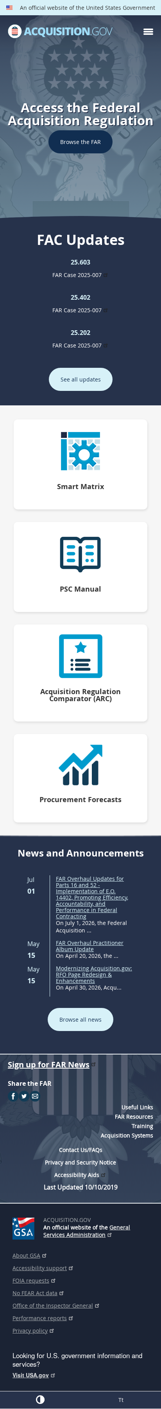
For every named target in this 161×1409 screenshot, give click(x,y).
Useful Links (137, 1107)
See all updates (81, 379)
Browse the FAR (80, 142)
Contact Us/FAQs (80, 1149)
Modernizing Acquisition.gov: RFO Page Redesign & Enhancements (94, 974)
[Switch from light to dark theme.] (40, 1399)
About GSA (26, 1255)
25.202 (80, 332)
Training (142, 1126)
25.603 (80, 262)
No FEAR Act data (35, 1293)
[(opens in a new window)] (25, 1227)
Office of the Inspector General (53, 1305)
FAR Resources (134, 1116)
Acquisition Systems (127, 1135)
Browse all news (80, 1019)
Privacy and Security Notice (80, 1162)
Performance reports (40, 1318)
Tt (120, 1400)
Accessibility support (40, 1268)
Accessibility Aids (76, 1175)
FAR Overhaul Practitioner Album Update (89, 946)
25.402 (80, 297)
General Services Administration (86, 1231)
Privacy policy (30, 1330)
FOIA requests (31, 1280)
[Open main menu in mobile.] (148, 32)
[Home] (60, 31)
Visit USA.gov (31, 1374)
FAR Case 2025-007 (77, 275)
